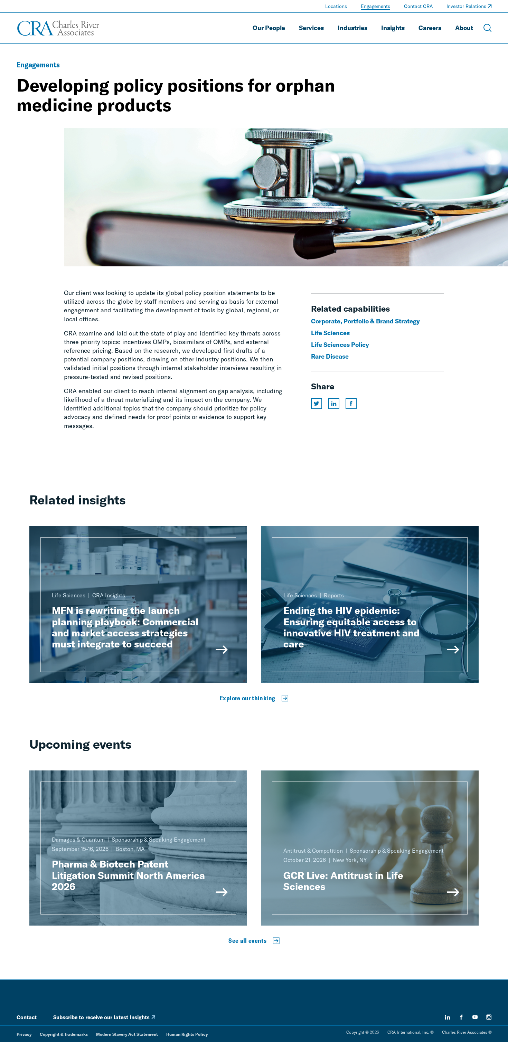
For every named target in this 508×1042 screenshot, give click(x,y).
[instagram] (489, 1017)
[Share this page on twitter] (316, 403)
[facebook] (461, 1017)
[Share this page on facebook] (351, 403)
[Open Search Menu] (487, 28)
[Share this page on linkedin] (333, 403)
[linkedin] (447, 1017)
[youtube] (475, 1017)
